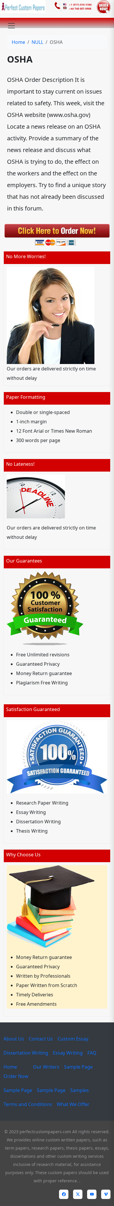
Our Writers (46, 1067)
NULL (37, 42)
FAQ (91, 1053)
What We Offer (73, 1104)
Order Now (16, 1076)
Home (18, 42)
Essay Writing (68, 1053)
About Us (14, 1039)
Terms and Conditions (28, 1104)
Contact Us (41, 1039)
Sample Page (78, 1067)
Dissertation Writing (26, 1053)
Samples (79, 1090)
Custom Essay (73, 1039)
